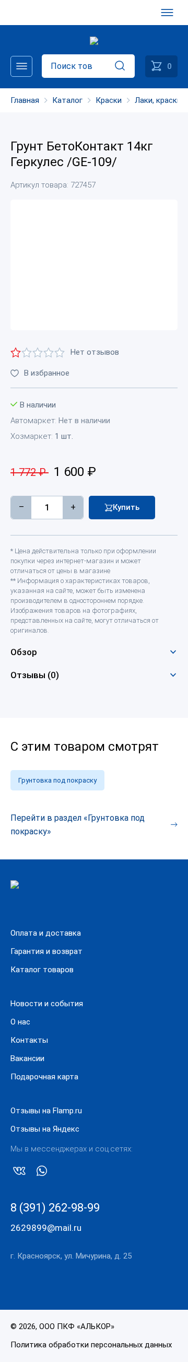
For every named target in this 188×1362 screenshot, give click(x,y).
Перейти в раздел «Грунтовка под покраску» (77, 824)
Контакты (29, 1040)
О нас (20, 1022)
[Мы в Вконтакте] (19, 1173)
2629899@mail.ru (45, 1228)
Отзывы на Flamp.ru (46, 1110)
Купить (126, 507)
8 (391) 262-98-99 (55, 1207)
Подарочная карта (44, 1076)
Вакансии (27, 1058)
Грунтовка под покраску (57, 780)
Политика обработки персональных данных (91, 1344)
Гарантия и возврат (46, 951)
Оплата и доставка (45, 933)
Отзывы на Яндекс (44, 1129)
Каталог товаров (42, 969)
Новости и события (46, 1003)
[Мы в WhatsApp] (42, 1173)
